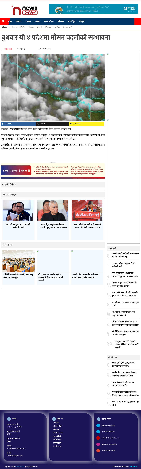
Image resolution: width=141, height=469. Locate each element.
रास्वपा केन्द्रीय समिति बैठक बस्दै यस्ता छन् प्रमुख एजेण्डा (124, 284)
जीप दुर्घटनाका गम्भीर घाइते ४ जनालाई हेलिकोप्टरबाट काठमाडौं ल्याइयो (126, 344)
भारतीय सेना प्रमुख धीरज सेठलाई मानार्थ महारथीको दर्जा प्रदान (124, 374)
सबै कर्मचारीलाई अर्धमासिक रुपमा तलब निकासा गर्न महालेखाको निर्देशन (125, 323)
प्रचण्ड (15, 27)
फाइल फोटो (68, 27)
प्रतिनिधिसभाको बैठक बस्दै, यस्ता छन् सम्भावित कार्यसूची (125, 333)
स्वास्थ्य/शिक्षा (49, 21)
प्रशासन (28, 21)
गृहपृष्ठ (10, 21)
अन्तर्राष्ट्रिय (71, 21)
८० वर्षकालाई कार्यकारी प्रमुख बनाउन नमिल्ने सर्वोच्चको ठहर (125, 255)
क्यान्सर (32, 27)
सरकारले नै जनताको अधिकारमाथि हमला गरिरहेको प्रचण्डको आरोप (125, 294)
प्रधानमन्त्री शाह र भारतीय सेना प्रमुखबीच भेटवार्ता (124, 314)
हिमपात (48, 27)
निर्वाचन (23, 27)
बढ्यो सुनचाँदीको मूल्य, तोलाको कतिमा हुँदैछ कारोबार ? (123, 364)
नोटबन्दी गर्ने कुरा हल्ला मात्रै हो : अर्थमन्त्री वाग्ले (123, 265)
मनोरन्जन (61, 21)
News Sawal (20, 466)
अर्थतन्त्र (37, 21)
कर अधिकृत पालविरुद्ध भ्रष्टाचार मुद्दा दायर (125, 304)
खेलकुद (82, 21)
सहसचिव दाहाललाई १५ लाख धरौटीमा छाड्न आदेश (123, 384)
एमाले (40, 27)
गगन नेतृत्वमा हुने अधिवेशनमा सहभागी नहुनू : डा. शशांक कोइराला (125, 275)
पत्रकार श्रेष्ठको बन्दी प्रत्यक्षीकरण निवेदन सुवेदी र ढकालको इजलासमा (125, 394)
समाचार (18, 21)
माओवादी (58, 27)
